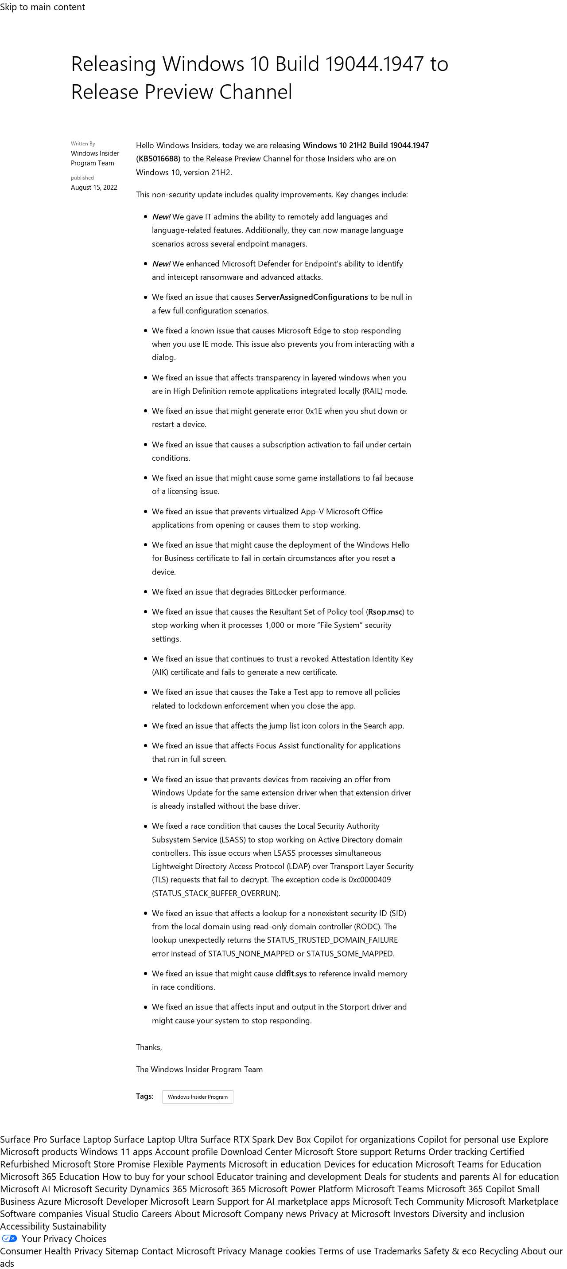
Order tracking (457, 1151)
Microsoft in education (275, 1163)
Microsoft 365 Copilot (471, 1188)
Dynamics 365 (158, 1188)
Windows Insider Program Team (95, 158)
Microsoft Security (90, 1188)
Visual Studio (112, 1213)
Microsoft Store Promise (101, 1163)
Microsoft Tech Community (408, 1201)
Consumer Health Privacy (51, 1250)
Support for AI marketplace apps (283, 1201)
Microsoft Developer (106, 1201)
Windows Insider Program (198, 1096)
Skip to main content (42, 6)
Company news (275, 1213)
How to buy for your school (158, 1176)
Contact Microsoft (178, 1250)
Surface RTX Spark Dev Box (255, 1138)
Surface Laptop (80, 1138)
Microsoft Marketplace (512, 1201)
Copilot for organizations (364, 1138)
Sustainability (79, 1225)
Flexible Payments (189, 1163)
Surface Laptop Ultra (156, 1138)
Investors (411, 1213)
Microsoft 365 (218, 1188)
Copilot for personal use (467, 1138)
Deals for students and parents (427, 1176)
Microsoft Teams (390, 1188)
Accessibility (25, 1225)
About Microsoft (208, 1213)
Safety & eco (450, 1250)
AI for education (526, 1176)
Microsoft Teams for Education (478, 1163)
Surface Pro (23, 1138)
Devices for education (368, 1163)
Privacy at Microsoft (349, 1213)
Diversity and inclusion (478, 1213)
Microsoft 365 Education (50, 1176)
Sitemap (122, 1250)
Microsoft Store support (343, 1151)
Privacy (233, 1250)
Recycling (498, 1250)
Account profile (186, 1151)
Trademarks (397, 1250)
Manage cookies (282, 1250)
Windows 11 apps (116, 1151)
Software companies (41, 1213)
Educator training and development (289, 1176)
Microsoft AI (25, 1188)
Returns (410, 1151)
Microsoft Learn (182, 1201)
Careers (156, 1213)
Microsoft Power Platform (301, 1188)
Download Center (256, 1151)
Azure (50, 1201)
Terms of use (344, 1250)
